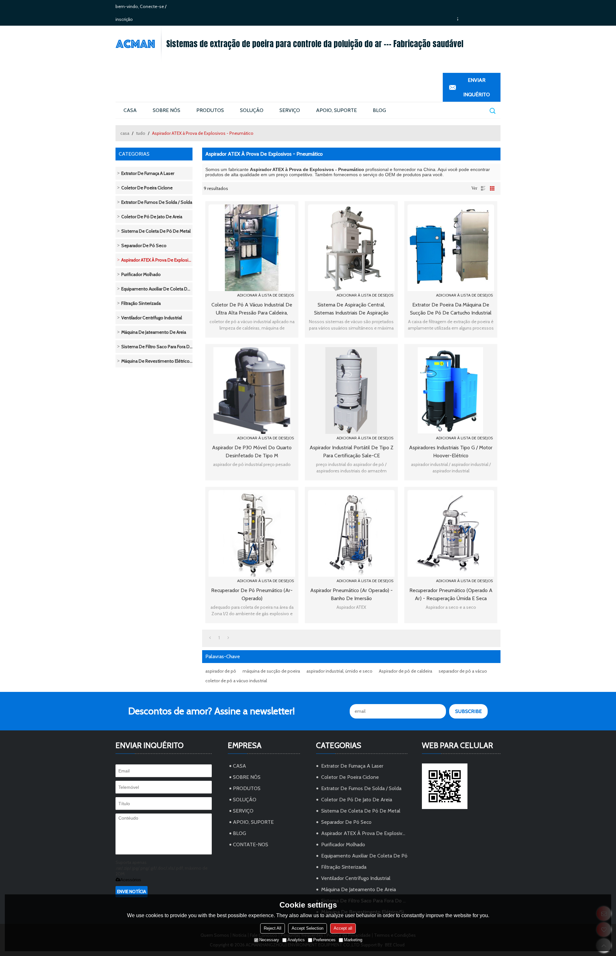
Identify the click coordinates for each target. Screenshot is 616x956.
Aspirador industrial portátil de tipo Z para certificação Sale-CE (351, 451)
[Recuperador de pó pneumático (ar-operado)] (252, 533)
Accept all (343, 928)
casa (124, 133)
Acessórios (130, 879)
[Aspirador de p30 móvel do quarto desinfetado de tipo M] (252, 390)
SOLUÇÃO (251, 110)
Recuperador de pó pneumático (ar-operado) (252, 594)
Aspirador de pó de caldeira (405, 671)
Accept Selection (307, 928)
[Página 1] (210, 637)
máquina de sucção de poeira (271, 671)
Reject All (272, 928)
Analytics (296, 939)
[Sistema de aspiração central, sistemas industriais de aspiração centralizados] (351, 247)
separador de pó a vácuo (463, 671)
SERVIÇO (289, 110)
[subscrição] (468, 711)
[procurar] (492, 110)
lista (483, 188)
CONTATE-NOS (250, 844)
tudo (140, 133)
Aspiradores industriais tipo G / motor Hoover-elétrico (450, 451)
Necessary (269, 939)
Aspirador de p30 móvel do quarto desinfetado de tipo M (252, 451)
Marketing (353, 939)
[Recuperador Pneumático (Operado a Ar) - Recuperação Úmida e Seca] (450, 533)
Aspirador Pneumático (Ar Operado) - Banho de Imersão (351, 594)
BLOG (379, 110)
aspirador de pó (220, 671)
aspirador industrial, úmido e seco (339, 671)
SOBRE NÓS (166, 110)
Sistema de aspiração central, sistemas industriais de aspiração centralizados (351, 309)
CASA (130, 110)
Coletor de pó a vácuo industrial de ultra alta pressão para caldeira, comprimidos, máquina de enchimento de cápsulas (252, 309)
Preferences (324, 939)
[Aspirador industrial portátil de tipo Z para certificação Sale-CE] (351, 390)
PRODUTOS (210, 110)
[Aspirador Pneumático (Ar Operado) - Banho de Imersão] (351, 533)
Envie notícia (131, 891)
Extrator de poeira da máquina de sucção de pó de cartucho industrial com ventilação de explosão (451, 309)
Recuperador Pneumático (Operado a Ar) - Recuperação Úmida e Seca (450, 594)
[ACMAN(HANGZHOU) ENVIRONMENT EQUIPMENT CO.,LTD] (138, 44)
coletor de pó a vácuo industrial (236, 681)
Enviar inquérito (476, 87)
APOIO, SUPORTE (336, 110)
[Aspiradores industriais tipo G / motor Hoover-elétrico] (450, 390)
